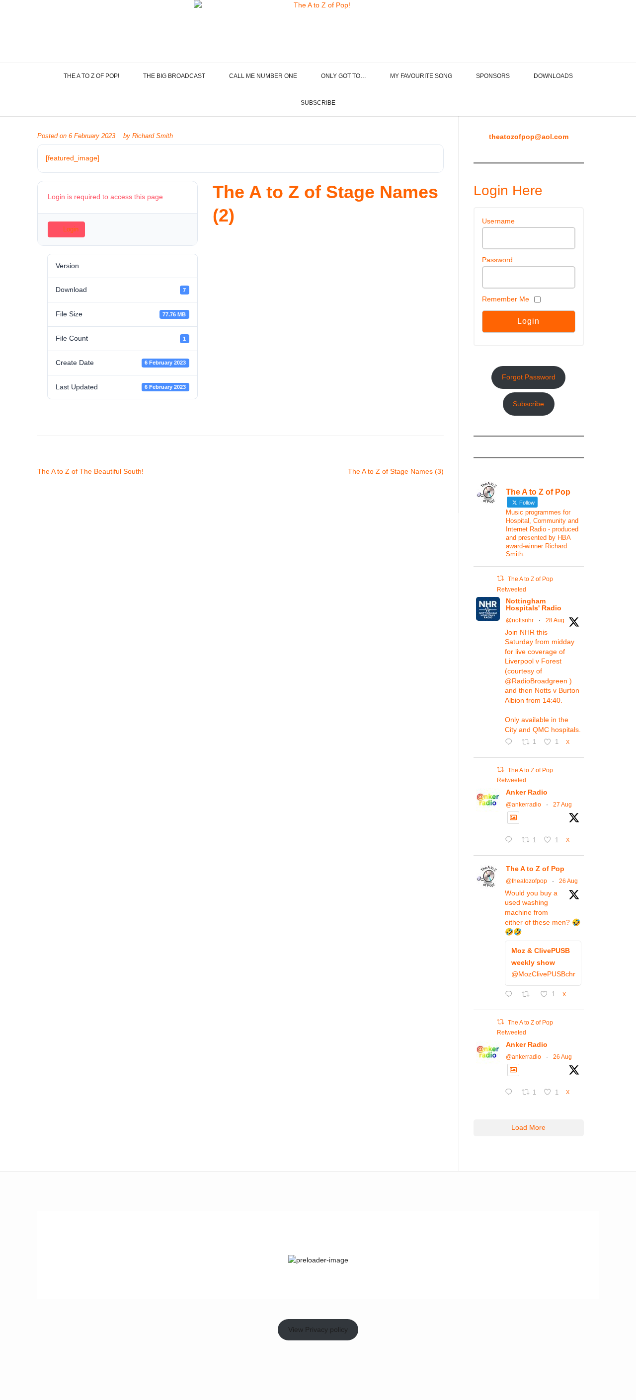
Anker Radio (527, 792)
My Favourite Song (421, 76)
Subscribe (318, 102)
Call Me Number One (263, 76)
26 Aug (568, 881)
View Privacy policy (318, 1329)
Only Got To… (343, 76)
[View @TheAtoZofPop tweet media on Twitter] (513, 817)
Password (497, 260)
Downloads (553, 76)
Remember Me (505, 299)
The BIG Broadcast (174, 76)
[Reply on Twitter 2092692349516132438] (510, 995)
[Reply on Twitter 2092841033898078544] (510, 841)
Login (71, 229)
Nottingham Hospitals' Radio (533, 604)
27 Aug (562, 804)
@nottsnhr (520, 620)
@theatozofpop (526, 881)
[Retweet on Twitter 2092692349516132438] (528, 995)
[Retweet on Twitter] (500, 578)
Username (498, 221)
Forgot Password (529, 377)
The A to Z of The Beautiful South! (90, 471)
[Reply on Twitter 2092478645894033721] (510, 1093)
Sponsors (493, 76)
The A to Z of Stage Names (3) (396, 471)
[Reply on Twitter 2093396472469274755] (510, 743)
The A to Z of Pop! (91, 76)
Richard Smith (152, 136)
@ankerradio (523, 804)
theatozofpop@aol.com (528, 137)
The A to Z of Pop (535, 868)
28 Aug (555, 620)
